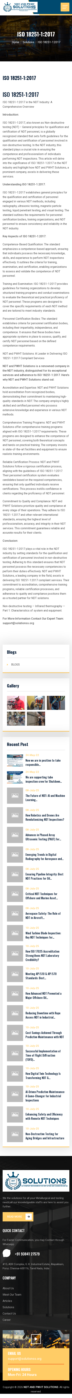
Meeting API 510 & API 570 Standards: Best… (41, 976)
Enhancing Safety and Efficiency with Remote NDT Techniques (44, 1116)
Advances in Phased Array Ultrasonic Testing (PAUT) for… (43, 837)
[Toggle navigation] (65, 7)
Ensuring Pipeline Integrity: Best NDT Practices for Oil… (44, 876)
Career (7, 1320)
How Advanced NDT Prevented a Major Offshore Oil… (44, 995)
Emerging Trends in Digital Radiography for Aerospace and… (45, 856)
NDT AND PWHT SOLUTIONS (41, 1387)
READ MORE (14, 1216)
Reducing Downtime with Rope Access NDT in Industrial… (43, 1015)
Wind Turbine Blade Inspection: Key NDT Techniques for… (43, 935)
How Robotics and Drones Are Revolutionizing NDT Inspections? (45, 817)
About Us (8, 1288)
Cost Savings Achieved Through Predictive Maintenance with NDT (45, 1035)
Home (15, 42)
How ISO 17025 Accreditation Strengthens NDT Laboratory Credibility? (42, 955)
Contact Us (9, 1313)
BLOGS (15, 664)
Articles (7, 1301)
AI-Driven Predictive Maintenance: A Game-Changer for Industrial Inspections (45, 1096)
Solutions (28, 42)
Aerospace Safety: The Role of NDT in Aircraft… (43, 915)
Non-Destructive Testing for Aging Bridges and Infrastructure (45, 1136)
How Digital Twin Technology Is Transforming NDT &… (43, 1075)
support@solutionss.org (24, 1358)
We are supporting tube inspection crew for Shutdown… (44, 779)
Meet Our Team (12, 1294)
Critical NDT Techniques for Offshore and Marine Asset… (42, 896)
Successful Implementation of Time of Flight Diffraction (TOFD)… (43, 1055)
